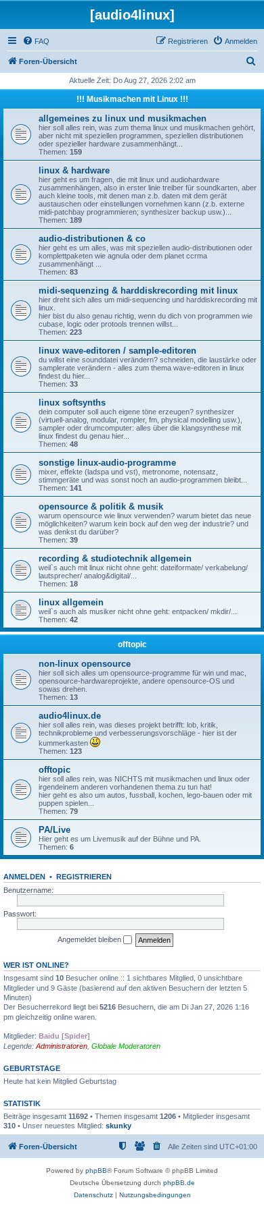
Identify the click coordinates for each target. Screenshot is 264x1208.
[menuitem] (35, 41)
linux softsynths (72, 402)
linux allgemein (71, 602)
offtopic (132, 644)
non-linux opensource (85, 664)
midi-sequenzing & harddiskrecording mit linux (138, 290)
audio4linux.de (70, 716)
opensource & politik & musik (101, 506)
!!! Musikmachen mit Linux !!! (132, 99)
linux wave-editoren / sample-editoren (117, 351)
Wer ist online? (36, 965)
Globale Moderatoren (125, 1046)
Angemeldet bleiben (90, 939)
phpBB (96, 1170)
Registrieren (84, 877)
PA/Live (54, 830)
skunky (118, 1126)
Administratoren (61, 1046)
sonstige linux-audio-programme (107, 463)
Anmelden (24, 877)
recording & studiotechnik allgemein (115, 558)
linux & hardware (74, 170)
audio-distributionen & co (92, 239)
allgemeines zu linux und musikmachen (122, 118)
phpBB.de (179, 1182)
